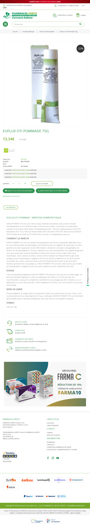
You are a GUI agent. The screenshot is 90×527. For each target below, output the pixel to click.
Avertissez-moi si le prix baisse (53, 191)
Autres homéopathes (47, 31)
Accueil (15, 31)
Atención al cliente (65, 15)
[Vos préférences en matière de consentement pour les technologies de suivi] (88, 277)
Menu (5, 24)
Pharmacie (51, 442)
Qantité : (6, 183)
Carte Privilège (53, 425)
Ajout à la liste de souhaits (19, 191)
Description (10, 207)
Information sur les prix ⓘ (11, 196)
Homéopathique (28, 31)
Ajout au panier (42, 184)
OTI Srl (23, 159)
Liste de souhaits (53, 435)
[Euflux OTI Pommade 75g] (45, 84)
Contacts (50, 445)
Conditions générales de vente (59, 447)
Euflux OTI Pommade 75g (68, 31)
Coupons (50, 423)
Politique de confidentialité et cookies (62, 450)
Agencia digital (75, 513)
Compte (50, 433)
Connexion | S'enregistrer (68, 6)
